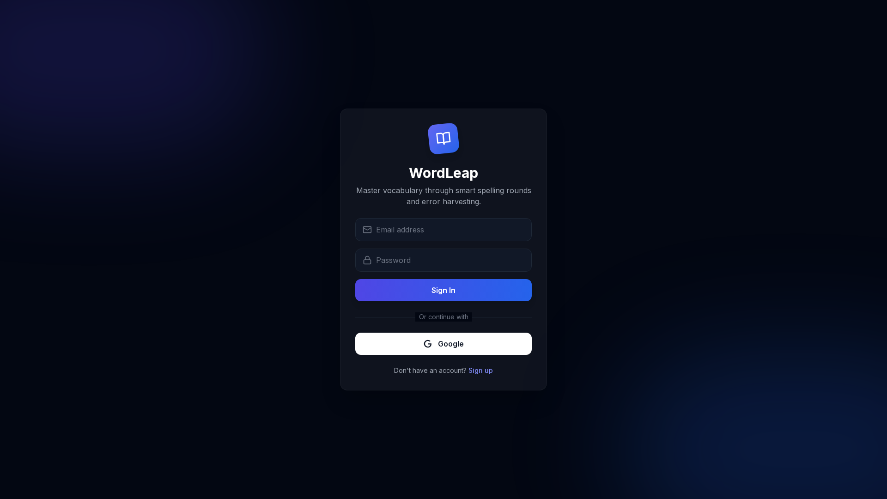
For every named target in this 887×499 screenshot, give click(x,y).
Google (451, 343)
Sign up (480, 370)
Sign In (443, 290)
